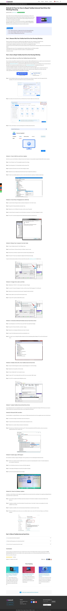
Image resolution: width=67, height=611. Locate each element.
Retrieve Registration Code (23, 601)
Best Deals (57, 1)
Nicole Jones (15, 12)
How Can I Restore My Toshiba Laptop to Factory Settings (28, 575)
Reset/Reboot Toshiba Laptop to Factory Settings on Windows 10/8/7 (12, 575)
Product (42, 1)
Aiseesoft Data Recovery (14, 63)
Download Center (10, 602)
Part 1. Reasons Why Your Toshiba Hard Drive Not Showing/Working (20, 30)
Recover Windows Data (21, 12)
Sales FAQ (21, 602)
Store (39, 1)
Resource (46, 1)
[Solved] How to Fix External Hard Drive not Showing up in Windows (44, 575)
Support (50, 1)
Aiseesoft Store (11, 604)
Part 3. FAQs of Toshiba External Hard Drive (16, 33)
